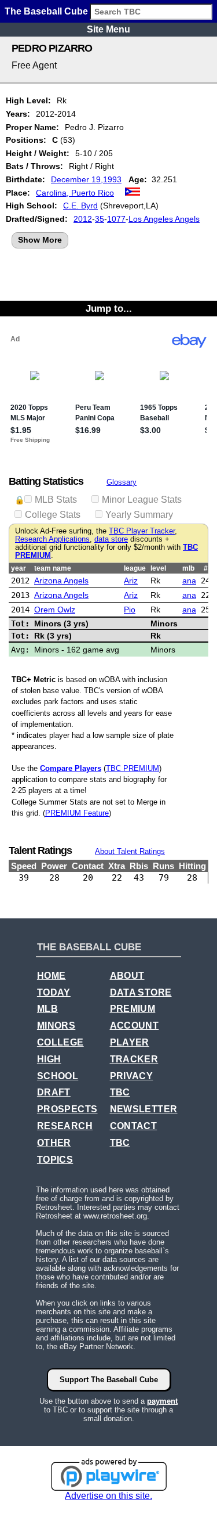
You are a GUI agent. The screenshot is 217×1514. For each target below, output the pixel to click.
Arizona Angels (61, 580)
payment (162, 1401)
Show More (40, 239)
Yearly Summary (139, 515)
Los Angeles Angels (164, 219)
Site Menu (108, 29)
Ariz (131, 580)
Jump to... (109, 308)
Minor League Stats (142, 499)
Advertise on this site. (108, 1496)
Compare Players (70, 768)
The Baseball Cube (46, 11)
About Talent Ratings (130, 851)
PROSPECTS (67, 1109)
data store (111, 539)
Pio (129, 609)
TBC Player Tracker (142, 531)
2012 (82, 219)
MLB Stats (56, 499)
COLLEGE (60, 1042)
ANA (189, 580)
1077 (116, 219)
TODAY (54, 992)
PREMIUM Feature (77, 813)
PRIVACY (131, 1076)
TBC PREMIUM (132, 768)
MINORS (56, 1025)
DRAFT (54, 1092)
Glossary (121, 482)
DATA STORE (141, 992)
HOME (51, 976)
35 (99, 219)
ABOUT (127, 976)
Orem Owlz (54, 609)
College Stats (52, 515)
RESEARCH (65, 1126)
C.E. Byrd (80, 205)
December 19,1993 (86, 179)
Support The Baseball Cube (109, 1379)
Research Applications (52, 539)
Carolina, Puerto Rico (75, 192)
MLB (47, 1009)
